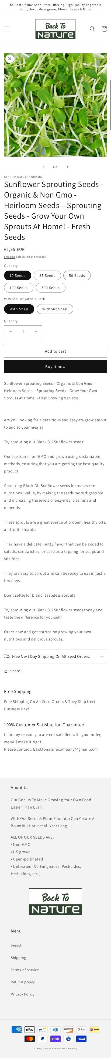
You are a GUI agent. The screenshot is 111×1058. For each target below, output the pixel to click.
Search (17, 945)
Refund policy (23, 982)
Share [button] (15, 670)
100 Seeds (19, 287)
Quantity (11, 321)
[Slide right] (67, 167)
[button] (7, 29)
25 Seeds (47, 275)
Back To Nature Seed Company (60, 1048)
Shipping (9, 256)
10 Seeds (18, 275)
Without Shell (55, 309)
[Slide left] (44, 167)
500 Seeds (50, 287)
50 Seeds (77, 275)
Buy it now (55, 366)
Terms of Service (25, 969)
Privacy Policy (22, 994)
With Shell (19, 309)
